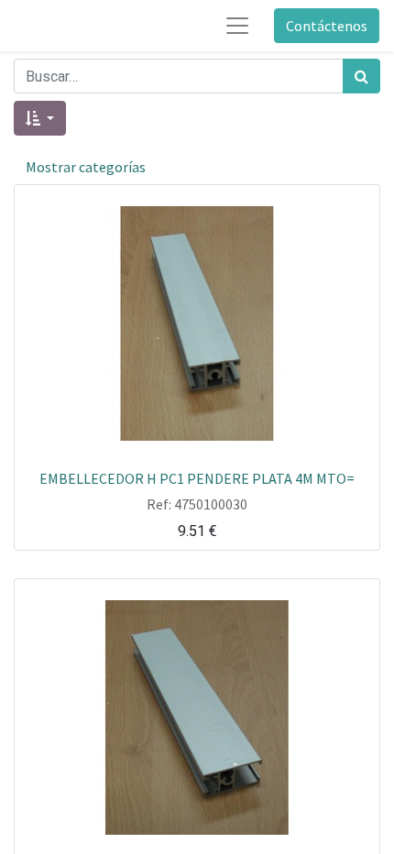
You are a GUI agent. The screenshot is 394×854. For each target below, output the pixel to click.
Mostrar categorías (86, 167)
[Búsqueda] (361, 76)
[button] (40, 118)
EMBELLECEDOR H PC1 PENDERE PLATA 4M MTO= (197, 477)
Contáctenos (326, 25)
